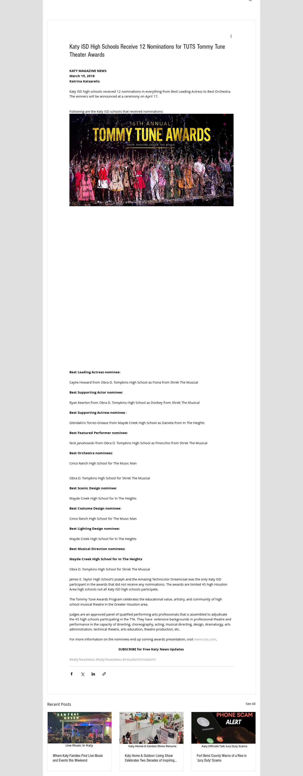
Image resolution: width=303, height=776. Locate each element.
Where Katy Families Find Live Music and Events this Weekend (78, 758)
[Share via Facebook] (71, 674)
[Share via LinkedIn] (93, 674)
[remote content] (151, 286)
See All (251, 704)
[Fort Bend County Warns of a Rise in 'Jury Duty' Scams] (223, 730)
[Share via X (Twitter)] (82, 674)
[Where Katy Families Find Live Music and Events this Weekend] (79, 730)
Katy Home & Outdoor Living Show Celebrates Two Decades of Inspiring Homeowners (150, 758)
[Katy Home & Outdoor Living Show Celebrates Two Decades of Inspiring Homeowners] (152, 730)
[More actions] (231, 36)
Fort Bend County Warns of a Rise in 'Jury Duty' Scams (222, 758)
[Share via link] (104, 674)
